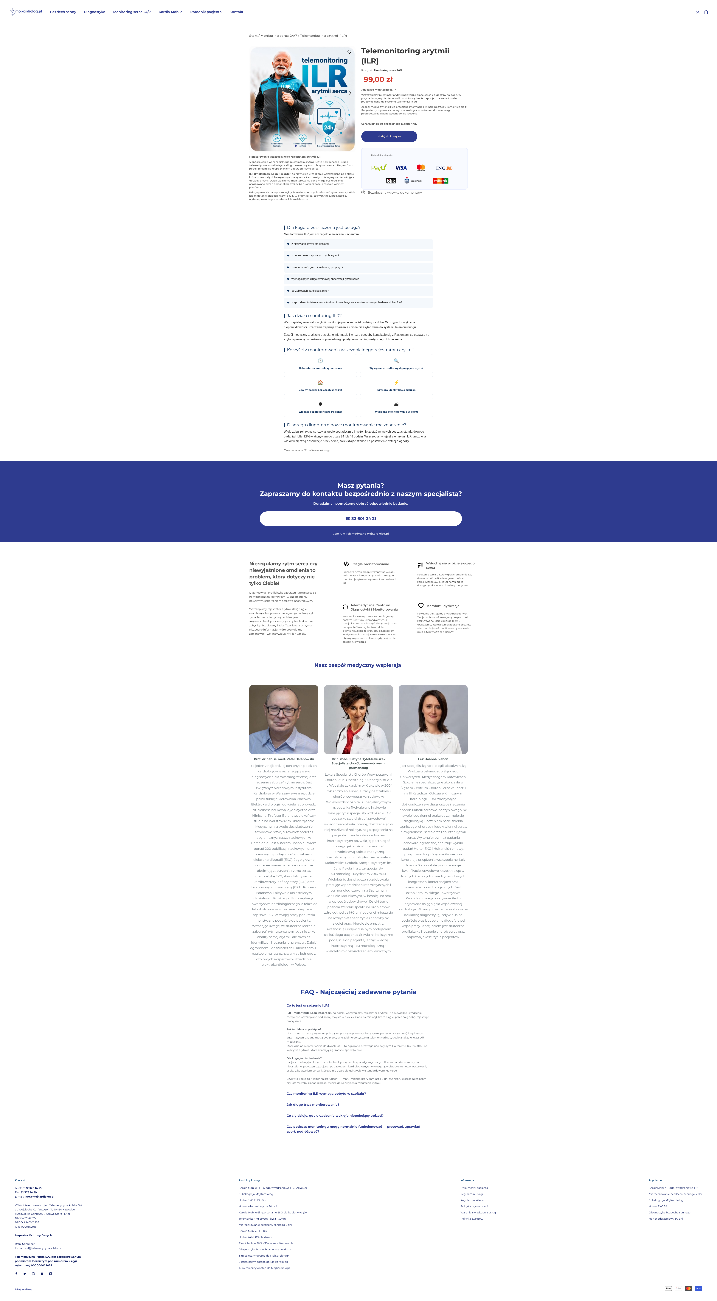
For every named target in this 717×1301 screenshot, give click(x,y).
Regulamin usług (471, 1194)
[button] (350, 95)
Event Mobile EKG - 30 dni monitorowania (266, 1243)
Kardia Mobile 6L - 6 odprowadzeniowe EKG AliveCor (273, 1188)
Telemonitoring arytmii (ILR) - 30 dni (262, 1218)
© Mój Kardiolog (23, 1289)
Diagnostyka (94, 12)
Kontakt (236, 12)
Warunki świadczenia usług (478, 1212)
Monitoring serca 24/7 (132, 12)
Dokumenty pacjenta (474, 1188)
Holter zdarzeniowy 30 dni (666, 1218)
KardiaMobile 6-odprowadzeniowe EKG (674, 1188)
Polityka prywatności (474, 1206)
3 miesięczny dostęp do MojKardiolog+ (264, 1255)
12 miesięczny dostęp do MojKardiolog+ (264, 1268)
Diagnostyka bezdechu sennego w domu (265, 1249)
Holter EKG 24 (658, 1206)
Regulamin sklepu (472, 1200)
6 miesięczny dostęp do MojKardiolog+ (264, 1261)
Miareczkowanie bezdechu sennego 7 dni (265, 1225)
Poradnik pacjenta (206, 12)
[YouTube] (42, 1273)
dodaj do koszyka (389, 136)
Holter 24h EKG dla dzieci (255, 1237)
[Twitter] (25, 1273)
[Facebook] (16, 1273)
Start (253, 36)
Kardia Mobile (170, 12)
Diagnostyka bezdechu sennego (669, 1212)
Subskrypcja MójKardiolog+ (257, 1194)
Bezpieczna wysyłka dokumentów (395, 192)
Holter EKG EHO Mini (252, 1200)
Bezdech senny (63, 12)
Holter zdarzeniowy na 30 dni (258, 1206)
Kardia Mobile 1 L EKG (253, 1231)
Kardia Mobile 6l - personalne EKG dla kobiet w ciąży (273, 1212)
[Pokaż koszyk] (706, 12)
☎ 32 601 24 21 (360, 518)
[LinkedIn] (50, 1273)
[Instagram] (33, 1273)
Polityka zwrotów (471, 1218)
